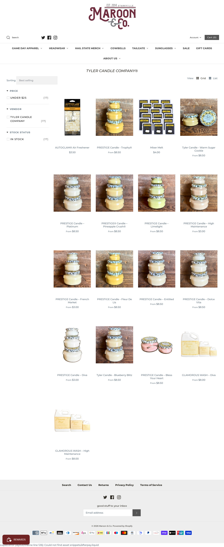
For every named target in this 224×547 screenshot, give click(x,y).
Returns (103, 485)
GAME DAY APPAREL (26, 48)
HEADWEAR (57, 48)
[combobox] (22, 37)
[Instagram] (55, 37)
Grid (203, 78)
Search (66, 485)
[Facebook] (49, 37)
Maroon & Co (105, 526)
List (215, 78)
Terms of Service (151, 485)
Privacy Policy (124, 485)
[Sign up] (136, 512)
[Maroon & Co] (112, 17)
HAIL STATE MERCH (88, 48)
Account (194, 37)
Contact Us (85, 485)
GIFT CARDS (204, 48)
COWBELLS (118, 48)
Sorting (11, 80)
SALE (186, 48)
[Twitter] (43, 37)
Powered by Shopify (122, 526)
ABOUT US (110, 58)
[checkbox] (29, 98)
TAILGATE (139, 48)
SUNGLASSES (164, 48)
